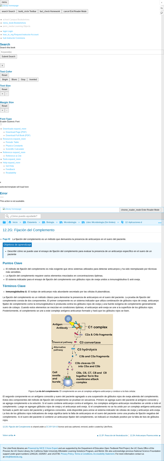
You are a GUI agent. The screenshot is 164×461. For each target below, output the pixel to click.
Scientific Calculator (15, 149)
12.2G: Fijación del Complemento (16, 427)
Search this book (7, 47)
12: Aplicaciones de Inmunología (140, 222)
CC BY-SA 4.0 (52, 427)
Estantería (32, 222)
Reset (4, 75)
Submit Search (8, 56)
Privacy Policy (67, 454)
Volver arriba (8, 435)
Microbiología (70, 222)
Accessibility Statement (103, 454)
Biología (50, 222)
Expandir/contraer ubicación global (159, 222)
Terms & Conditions (83, 454)
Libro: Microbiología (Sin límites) (101, 222)
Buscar (7, 216)
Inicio (15, 222)
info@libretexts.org (13, 457)
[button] (10, 169)
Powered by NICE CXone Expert (43, 448)
